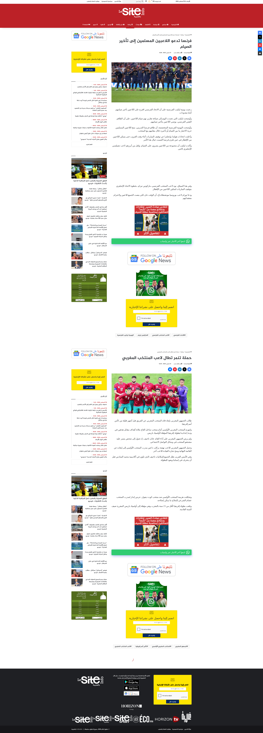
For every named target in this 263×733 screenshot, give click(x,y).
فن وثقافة (119, 24)
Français (85, 24)
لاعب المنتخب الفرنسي (160, 335)
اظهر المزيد (89, 144)
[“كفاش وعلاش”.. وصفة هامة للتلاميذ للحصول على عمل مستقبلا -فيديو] (77, 192)
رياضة (129, 24)
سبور (94, 24)
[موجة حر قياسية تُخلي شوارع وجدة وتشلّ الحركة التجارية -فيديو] (77, 237)
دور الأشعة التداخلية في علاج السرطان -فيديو (98, 244)
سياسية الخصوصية (177, 729)
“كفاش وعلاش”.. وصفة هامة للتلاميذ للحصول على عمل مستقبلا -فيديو (96, 191)
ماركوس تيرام (142, 335)
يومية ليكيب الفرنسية (125, 335)
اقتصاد (147, 24)
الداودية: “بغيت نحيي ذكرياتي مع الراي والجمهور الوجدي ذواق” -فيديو (96, 199)
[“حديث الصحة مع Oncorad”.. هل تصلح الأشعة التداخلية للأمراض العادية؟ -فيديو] (77, 228)
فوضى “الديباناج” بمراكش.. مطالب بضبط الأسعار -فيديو (96, 254)
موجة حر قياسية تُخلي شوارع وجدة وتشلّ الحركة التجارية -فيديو (96, 235)
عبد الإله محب (177, 53)
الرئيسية (174, 24)
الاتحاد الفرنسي (179, 335)
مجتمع (164, 24)
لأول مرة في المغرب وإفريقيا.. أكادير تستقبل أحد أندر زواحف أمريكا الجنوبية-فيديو (96, 209)
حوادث (138, 24)
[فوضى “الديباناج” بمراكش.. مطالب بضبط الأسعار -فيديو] (77, 255)
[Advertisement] (151, 167)
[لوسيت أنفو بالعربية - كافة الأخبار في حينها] (131, 13)
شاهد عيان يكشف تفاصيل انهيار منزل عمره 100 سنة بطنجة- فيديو (96, 217)
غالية (102, 24)
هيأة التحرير (187, 729)
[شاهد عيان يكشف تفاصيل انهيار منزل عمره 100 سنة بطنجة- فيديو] (77, 219)
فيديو (110, 24)
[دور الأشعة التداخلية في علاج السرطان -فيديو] (77, 246)
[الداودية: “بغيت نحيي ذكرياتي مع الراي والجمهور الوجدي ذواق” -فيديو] (77, 201)
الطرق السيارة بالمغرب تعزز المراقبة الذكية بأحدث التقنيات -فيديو (90, 182)
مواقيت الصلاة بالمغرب (164, 729)
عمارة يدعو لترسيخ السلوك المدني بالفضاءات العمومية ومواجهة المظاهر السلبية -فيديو (96, 264)
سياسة (155, 24)
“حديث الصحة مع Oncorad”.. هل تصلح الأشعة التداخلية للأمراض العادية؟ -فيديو (97, 227)
